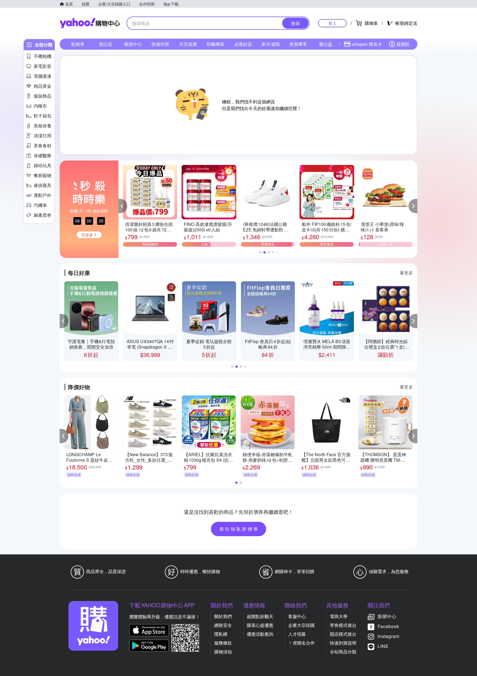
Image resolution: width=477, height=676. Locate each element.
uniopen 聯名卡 (367, 44)
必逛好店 (243, 44)
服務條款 (223, 643)
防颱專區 (215, 44)
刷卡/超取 (270, 44)
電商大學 (339, 616)
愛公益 (325, 44)
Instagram (388, 636)
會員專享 (298, 44)
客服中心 (297, 616)
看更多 (406, 272)
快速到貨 (160, 44)
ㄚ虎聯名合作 (301, 643)
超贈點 (403, 44)
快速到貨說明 (343, 643)
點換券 (77, 44)
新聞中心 (387, 616)
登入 (332, 23)
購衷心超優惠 (260, 625)
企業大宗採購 (301, 625)
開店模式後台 (343, 634)
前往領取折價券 (239, 529)
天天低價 (188, 44)
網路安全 (223, 625)
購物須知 (223, 651)
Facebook (388, 626)
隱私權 (220, 634)
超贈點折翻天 (260, 616)
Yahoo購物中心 (90, 23)
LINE (383, 646)
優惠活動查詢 (260, 634)
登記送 (105, 44)
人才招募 (297, 634)
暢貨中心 (133, 44)
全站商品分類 (343, 651)
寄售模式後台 (343, 625)
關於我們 (223, 616)
